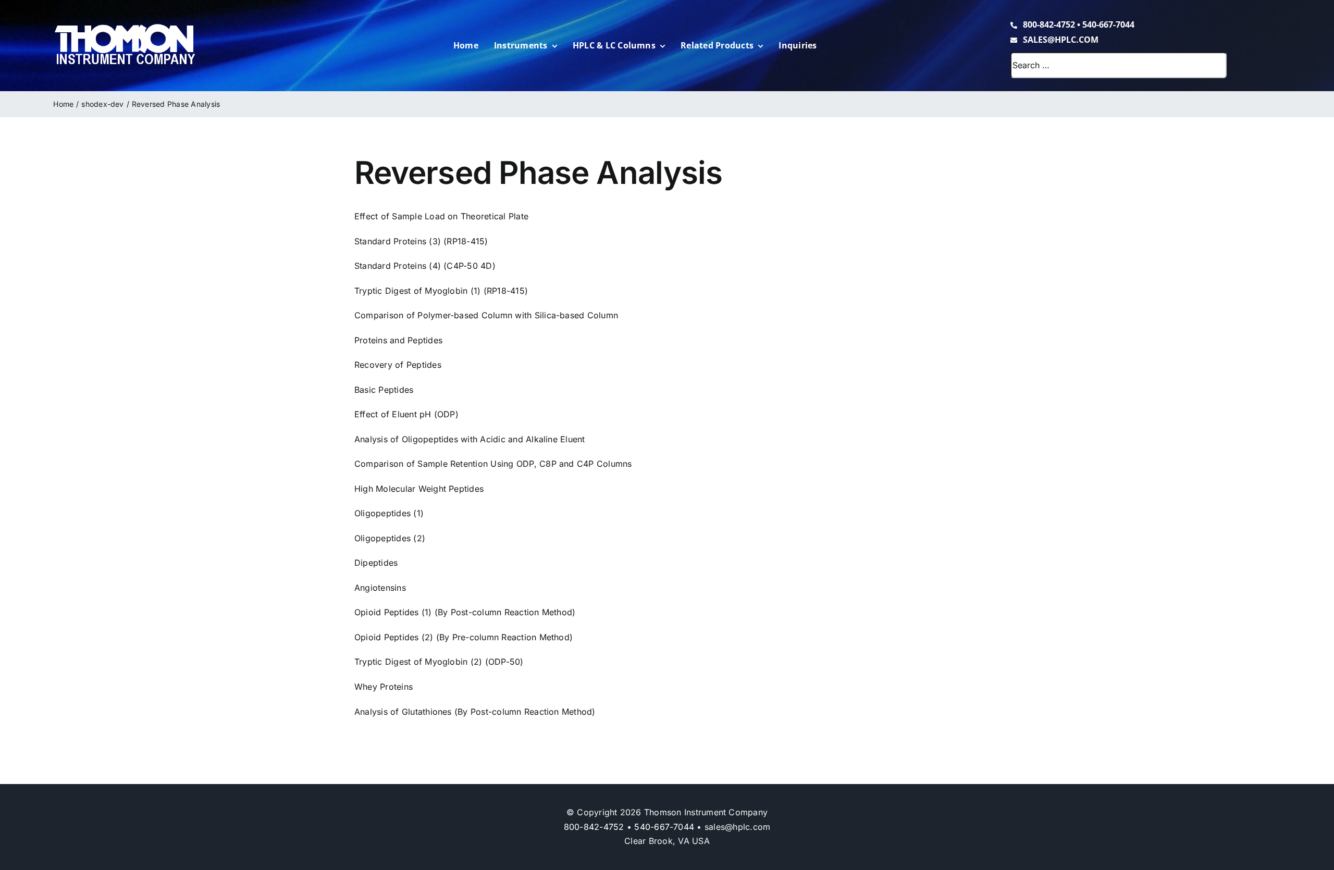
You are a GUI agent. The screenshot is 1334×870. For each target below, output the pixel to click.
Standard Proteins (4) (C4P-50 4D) (425, 265)
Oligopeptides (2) (389, 538)
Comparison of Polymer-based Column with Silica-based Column (486, 315)
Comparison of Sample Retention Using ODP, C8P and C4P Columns (493, 463)
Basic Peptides (383, 389)
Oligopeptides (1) (389, 513)
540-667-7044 (1108, 24)
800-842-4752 (1049, 24)
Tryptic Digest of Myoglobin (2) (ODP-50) (439, 661)
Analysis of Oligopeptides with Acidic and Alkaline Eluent (469, 439)
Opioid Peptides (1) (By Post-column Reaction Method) (464, 612)
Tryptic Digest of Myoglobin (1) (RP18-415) (441, 290)
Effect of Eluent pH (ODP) (406, 414)
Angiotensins (380, 587)
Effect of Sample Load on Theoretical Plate (441, 216)
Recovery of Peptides (397, 364)
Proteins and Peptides (398, 340)
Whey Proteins (383, 686)
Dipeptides (376, 562)
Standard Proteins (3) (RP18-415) (421, 241)
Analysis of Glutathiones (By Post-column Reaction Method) (475, 711)
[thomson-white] (124, 27)
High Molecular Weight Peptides (419, 488)
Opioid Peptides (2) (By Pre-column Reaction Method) (463, 637)
